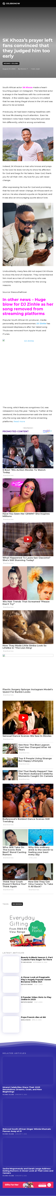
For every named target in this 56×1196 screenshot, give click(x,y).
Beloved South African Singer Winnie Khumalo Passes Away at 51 (27, 1130)
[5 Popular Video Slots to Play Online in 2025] (11, 1004)
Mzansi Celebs (11, 63)
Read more (19, 421)
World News (26, 1020)
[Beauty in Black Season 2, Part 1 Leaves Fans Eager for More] (11, 964)
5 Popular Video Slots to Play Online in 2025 (36, 998)
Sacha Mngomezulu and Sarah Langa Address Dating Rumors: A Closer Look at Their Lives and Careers (28, 1170)
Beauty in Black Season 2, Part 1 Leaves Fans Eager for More (37, 958)
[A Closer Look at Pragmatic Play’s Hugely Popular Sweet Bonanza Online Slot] (11, 984)
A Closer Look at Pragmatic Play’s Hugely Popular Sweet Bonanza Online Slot (36, 979)
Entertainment (27, 984)
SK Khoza (27, 87)
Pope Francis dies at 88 (33, 1017)
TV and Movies (26, 962)
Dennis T (24, 69)
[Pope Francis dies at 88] (11, 1024)
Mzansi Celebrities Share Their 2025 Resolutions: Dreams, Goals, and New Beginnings (22, 1089)
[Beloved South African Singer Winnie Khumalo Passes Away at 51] (28, 1112)
